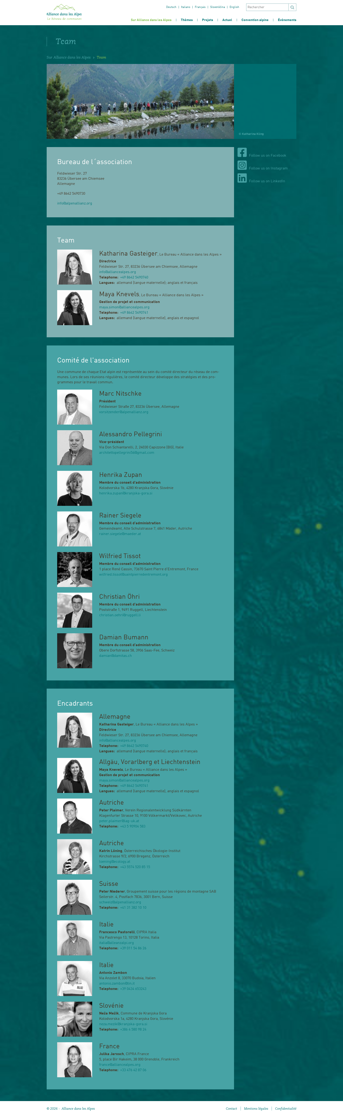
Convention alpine (255, 20)
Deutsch (171, 7)
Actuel (227, 20)
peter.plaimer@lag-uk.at (119, 821)
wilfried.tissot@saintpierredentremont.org (133, 575)
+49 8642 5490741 (134, 313)
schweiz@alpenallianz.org (120, 902)
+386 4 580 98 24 (133, 1030)
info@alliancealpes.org (117, 272)
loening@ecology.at (114, 862)
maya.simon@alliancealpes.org (124, 307)
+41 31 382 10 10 (133, 908)
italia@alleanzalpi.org (116, 943)
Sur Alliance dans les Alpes (151, 20)
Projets (207, 20)
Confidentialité (285, 1108)
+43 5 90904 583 (132, 826)
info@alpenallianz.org (74, 203)
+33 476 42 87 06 (133, 1070)
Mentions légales (256, 1108)
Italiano (185, 7)
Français (200, 7)
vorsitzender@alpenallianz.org (123, 412)
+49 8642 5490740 (134, 277)
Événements (287, 20)
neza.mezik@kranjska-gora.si (123, 1024)
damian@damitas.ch (115, 656)
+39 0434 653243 (133, 989)
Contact (231, 1108)
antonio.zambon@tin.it (117, 984)
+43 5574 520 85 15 (135, 867)
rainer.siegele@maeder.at (120, 534)
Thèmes (187, 20)
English (234, 7)
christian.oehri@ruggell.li (120, 615)
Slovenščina (217, 7)
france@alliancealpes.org (119, 1065)
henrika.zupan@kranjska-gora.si (125, 493)
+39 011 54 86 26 (133, 948)
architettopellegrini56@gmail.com (126, 453)
